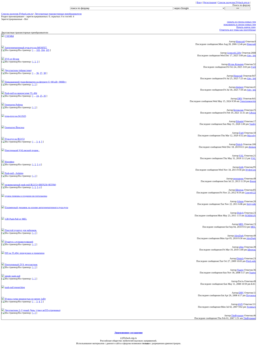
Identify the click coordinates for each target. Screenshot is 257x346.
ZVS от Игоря (12, 59)
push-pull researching (15, 287)
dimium (252, 147)
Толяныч (251, 307)
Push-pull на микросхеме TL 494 (21, 93)
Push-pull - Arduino (14, 173)
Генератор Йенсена (14, 127)
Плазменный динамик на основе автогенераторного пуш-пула (36, 207)
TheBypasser (237, 315)
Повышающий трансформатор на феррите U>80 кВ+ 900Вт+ (36, 81)
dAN (240, 304)
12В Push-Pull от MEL (16, 219)
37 (41, 73)
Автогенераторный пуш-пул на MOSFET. (26, 47)
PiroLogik (251, 261)
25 (41, 96)
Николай (240, 41)
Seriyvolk (251, 204)
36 (37, 73)
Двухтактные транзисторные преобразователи (58, 14)
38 (44, 73)
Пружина (251, 295)
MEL (241, 224)
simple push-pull (12, 276)
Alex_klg (251, 55)
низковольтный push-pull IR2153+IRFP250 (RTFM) (30, 184)
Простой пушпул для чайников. (21, 230)
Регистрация (209, 2)
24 (37, 96)
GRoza (252, 112)
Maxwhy (251, 135)
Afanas (240, 201)
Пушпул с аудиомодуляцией (19, 241)
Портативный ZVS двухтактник (21, 264)
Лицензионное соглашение (128, 332)
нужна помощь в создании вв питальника (26, 196)
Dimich (240, 258)
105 (47, 50)
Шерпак (239, 190)
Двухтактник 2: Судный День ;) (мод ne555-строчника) (32, 310)
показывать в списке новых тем (240, 24)
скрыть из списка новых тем (241, 22)
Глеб (253, 67)
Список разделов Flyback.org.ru (233, 2)
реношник (238, 178)
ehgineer (240, 87)
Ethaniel (240, 121)
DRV (239, 98)
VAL (241, 155)
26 (44, 96)
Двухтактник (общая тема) (18, 70)
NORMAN (250, 215)
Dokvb (239, 144)
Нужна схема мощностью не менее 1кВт (25, 299)
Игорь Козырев (236, 64)
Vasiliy (252, 124)
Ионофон (9, 161)
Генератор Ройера (14, 104)
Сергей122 (250, 192)
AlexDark (239, 235)
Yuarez (240, 270)
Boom (253, 181)
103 (38, 50)
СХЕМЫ (9, 36)
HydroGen (251, 170)
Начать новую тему (246, 27)
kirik (241, 167)
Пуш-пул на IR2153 (15, 139)
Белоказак (239, 110)
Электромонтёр (248, 101)
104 (43, 50)
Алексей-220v (234, 53)
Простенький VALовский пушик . (22, 150)
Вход (199, 2)
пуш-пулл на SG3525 (15, 116)
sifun (241, 247)
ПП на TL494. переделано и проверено (24, 253)
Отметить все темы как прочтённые (237, 30)
